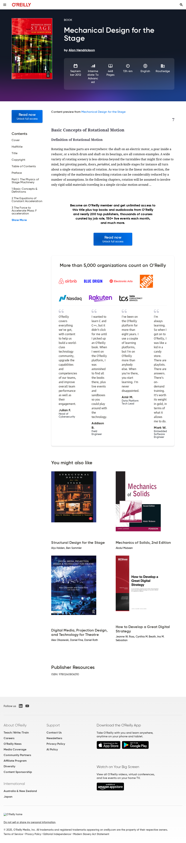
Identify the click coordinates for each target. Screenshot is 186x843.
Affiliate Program (15, 761)
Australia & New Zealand (20, 791)
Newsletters (54, 738)
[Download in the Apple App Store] (108, 748)
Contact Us (54, 732)
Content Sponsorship (18, 772)
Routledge (163, 71)
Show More (19, 220)
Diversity (9, 766)
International (14, 783)
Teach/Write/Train (16, 732)
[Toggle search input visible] (181, 4)
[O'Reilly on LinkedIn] (21, 706)
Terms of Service (13, 834)
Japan (8, 797)
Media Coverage (15, 749)
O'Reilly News (12, 744)
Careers (9, 738)
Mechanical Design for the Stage (103, 111)
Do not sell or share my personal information (29, 822)
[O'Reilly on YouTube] (27, 706)
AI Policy (52, 749)
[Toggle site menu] (4, 4)
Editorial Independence (57, 834)
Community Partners (17, 755)
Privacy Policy (55, 744)
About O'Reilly (15, 725)
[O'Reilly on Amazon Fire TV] (110, 789)
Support (53, 725)
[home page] (21, 4)
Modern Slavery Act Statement (91, 834)
